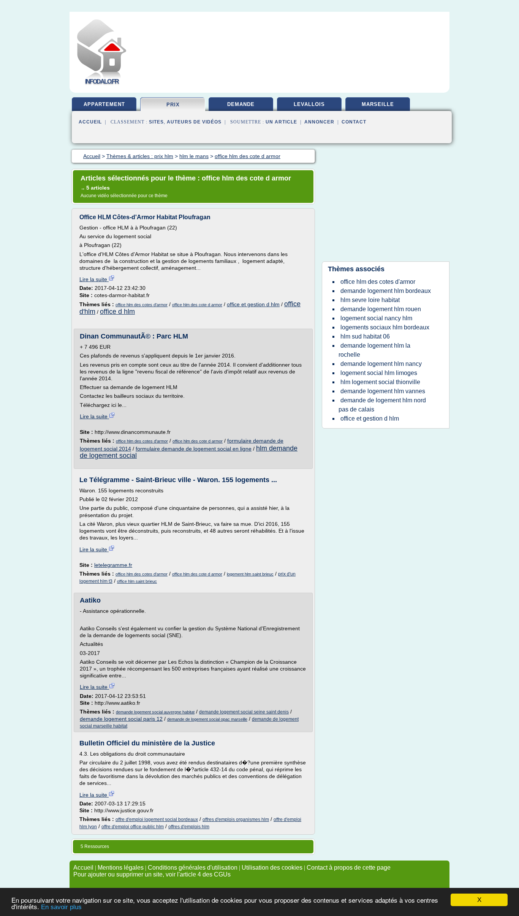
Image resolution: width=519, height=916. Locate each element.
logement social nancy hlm (376, 318)
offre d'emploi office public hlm (132, 826)
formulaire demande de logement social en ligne (194, 449)
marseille (378, 104)
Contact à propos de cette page (349, 867)
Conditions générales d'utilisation (192, 867)
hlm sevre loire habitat (370, 300)
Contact (354, 122)
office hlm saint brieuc (137, 581)
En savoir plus (61, 907)
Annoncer (319, 122)
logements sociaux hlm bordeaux (384, 327)
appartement (104, 104)
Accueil (90, 122)
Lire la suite (94, 279)
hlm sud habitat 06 (365, 336)
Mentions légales (121, 867)
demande (241, 104)
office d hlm (117, 311)
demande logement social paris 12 (121, 719)
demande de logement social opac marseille (207, 719)
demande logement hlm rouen (380, 309)
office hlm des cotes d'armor (142, 304)
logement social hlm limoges (378, 373)
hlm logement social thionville (380, 382)
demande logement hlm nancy (381, 364)
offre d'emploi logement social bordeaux (157, 819)
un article (281, 122)
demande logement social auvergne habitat (155, 712)
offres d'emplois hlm (188, 826)
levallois (309, 104)
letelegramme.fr (113, 565)
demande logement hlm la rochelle (374, 350)
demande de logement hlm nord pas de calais (382, 405)
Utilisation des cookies (272, 867)
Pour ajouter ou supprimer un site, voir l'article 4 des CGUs (152, 874)
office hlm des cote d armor (197, 304)
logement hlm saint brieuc (250, 574)
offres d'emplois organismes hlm (236, 819)
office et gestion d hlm (253, 304)
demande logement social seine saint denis (244, 712)
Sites (156, 122)
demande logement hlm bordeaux (385, 291)
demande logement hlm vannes (382, 391)
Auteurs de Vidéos (194, 122)
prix (173, 105)
